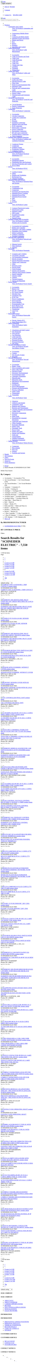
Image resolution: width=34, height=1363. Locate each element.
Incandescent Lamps (18, 215)
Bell (6, 502)
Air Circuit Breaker (10, 480)
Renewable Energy (18, 307)
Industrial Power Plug (18, 195)
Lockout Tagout (17, 338)
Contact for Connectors (19, 117)
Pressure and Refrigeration (20, 388)
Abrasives (15, 401)
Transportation (16, 436)
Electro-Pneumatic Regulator (20, 260)
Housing (14, 121)
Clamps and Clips (17, 65)
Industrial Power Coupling (20, 193)
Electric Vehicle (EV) (18, 320)
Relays (14, 43)
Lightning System (17, 151)
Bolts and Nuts (9, 506)
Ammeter (7, 487)
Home (6, 466)
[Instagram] (17, 1361)
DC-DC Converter (17, 290)
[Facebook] (6, 1356)
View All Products (17, 28)
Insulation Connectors (18, 122)
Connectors (11, 109)
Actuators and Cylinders (19, 254)
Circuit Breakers (17, 104)
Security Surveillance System (17, 345)
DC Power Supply (17, 292)
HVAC (10, 167)
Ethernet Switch (17, 244)
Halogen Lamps (17, 211)
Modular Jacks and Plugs (19, 124)
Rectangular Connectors (19, 131)
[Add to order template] (1, 598)
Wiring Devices (13, 441)
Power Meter (16, 165)
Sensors (14, 451)
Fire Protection (16, 332)
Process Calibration (18, 390)
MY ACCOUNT (10, 1341)
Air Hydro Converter (18, 255)
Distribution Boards (18, 160)
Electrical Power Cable (19, 81)
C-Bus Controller (10, 513)
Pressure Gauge (16, 265)
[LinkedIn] (9, 1357)
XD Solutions (9, 456)
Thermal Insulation (17, 178)
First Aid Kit (16, 333)
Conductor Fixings (17, 144)
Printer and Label (17, 431)
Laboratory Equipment (19, 376)
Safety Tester (16, 391)
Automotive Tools (17, 404)
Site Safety (15, 343)
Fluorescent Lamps (17, 209)
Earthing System (17, 147)
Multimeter (15, 383)
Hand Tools (15, 416)
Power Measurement (18, 386)
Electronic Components (19, 413)
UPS (13, 312)
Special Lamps (16, 218)
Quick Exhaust (16, 269)
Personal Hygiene (17, 340)
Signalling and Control (19, 47)
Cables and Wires (13, 71)
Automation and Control (15, 26)
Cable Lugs (15, 58)
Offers (6, 457)
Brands (7, 454)
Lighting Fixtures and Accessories (18, 219)
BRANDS (8, 1305)
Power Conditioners (18, 299)
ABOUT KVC (9, 1300)
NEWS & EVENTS (11, 1309)
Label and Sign (16, 337)
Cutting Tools (16, 411)
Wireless (14, 247)
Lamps (10, 203)
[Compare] (3, 598)
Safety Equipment (13, 323)
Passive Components (18, 106)
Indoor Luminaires (17, 233)
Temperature (16, 393)
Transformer (15, 309)
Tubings (14, 277)
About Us (7, 461)
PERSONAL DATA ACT (12, 1323)
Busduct (7, 509)
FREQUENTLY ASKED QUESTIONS (17, 1322)
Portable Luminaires (18, 236)
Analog (7, 489)
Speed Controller (17, 274)
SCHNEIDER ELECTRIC (13, 526)
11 (10, 574)
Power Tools (16, 430)
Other (13, 264)
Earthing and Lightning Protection (18, 137)
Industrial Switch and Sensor (20, 38)
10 (10, 573)
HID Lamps (15, 213)
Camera (14, 353)
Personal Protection (18, 342)
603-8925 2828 (17, 15)
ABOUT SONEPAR (11, 1302)
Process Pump (16, 267)
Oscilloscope (16, 385)
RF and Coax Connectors (19, 133)
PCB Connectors (17, 126)
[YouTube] (13, 1359)
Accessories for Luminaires (20, 226)
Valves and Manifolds (18, 281)
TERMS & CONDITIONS (13, 1325)
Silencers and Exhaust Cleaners (21, 272)
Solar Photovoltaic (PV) (19, 322)
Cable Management (14, 48)
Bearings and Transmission (20, 408)
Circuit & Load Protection (16, 98)
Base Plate (8, 500)
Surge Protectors (17, 108)
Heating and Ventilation (19, 175)
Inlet (13, 198)
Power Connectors (17, 129)
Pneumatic (11, 249)
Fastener (14, 414)
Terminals (15, 68)
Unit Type (15, 311)
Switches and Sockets (18, 453)
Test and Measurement (15, 358)
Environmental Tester (18, 374)
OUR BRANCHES (11, 1344)
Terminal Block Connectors (20, 134)
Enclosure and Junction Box (20, 191)
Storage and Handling (18, 433)
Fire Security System (18, 355)
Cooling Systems (17, 172)
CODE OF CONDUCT (12, 1328)
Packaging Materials (18, 425)
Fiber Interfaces (16, 246)
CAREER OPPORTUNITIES (14, 1304)
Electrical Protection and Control (22, 164)
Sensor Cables (16, 93)
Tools (10, 396)
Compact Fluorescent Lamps (20, 208)
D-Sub (14, 119)
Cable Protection (17, 60)
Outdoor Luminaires (18, 234)
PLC (13, 42)
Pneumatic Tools (17, 428)
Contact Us (8, 15)
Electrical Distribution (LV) (16, 152)
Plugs (13, 200)
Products (7, 25)
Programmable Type (18, 304)
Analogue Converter (11, 493)
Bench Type (15, 289)
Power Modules (17, 302)
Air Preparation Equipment (20, 257)
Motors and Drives (17, 40)
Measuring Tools (17, 379)
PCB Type (15, 297)
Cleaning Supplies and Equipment (22, 409)
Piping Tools (16, 426)
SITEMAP (8, 1330)
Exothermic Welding (18, 149)
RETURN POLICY (11, 1327)
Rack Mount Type (17, 305)
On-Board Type (17, 295)
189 (6, 578)
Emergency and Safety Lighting (21, 229)
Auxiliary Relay (9, 498)
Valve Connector (17, 136)
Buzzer (7, 511)
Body (6, 504)
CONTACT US (9, 1343)
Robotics (14, 45)
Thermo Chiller (16, 276)
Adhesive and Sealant (18, 403)
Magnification (16, 378)
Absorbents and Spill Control (20, 330)
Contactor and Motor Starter (20, 37)
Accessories (15, 55)
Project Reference (10, 462)
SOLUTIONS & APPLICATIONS (15, 1307)
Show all (7, 519)
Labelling (15, 66)
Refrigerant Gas (17, 177)
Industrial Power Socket (19, 196)
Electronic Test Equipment (20, 373)
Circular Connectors (18, 116)
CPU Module (9, 517)
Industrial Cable (17, 86)
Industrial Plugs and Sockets (16, 180)
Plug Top (15, 449)
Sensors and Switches (18, 270)
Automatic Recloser (10, 494)
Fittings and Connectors (19, 262)
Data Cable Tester (17, 369)
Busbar (7, 508)
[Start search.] (19, 20)
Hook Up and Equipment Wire (21, 85)
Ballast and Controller (18, 228)
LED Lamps (16, 216)
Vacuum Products (17, 279)
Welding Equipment (18, 438)
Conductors (15, 146)
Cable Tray (15, 63)
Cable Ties (15, 61)
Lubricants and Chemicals (20, 421)
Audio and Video (17, 80)
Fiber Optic (15, 83)
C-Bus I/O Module (10, 515)
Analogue (7, 491)
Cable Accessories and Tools (20, 56)
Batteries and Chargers (19, 406)
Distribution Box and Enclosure (21, 162)
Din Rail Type (16, 294)
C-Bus (14, 35)
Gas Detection (16, 335)
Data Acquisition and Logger (20, 368)
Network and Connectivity (16, 237)
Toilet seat (15, 435)
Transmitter (15, 395)
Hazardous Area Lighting (19, 231)
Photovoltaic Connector (19, 127)
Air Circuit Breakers (11, 483)
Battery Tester (16, 366)
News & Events (9, 459)
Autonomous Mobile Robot (20, 33)
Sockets (14, 202)
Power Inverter (16, 300)
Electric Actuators (17, 259)
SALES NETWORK (11, 1310)
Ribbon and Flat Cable (19, 91)
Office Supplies (16, 423)
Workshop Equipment (18, 440)
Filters (14, 173)
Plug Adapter (16, 448)
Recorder (15, 356)
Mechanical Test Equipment (20, 381)
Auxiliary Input (9, 496)
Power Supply (12, 282)
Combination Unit (17, 188)
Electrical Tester (17, 371)
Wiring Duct (15, 70)
